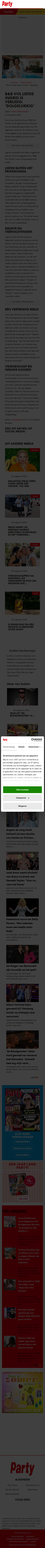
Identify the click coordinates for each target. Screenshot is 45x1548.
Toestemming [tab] (9, 747)
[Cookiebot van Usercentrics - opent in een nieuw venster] (31, 740)
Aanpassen (21, 798)
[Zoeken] (41, 4)
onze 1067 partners (18, 760)
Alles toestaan (22, 789)
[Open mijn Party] (33, 4)
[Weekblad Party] (11, 4)
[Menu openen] (25, 4)
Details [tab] (21, 747)
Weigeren (22, 806)
